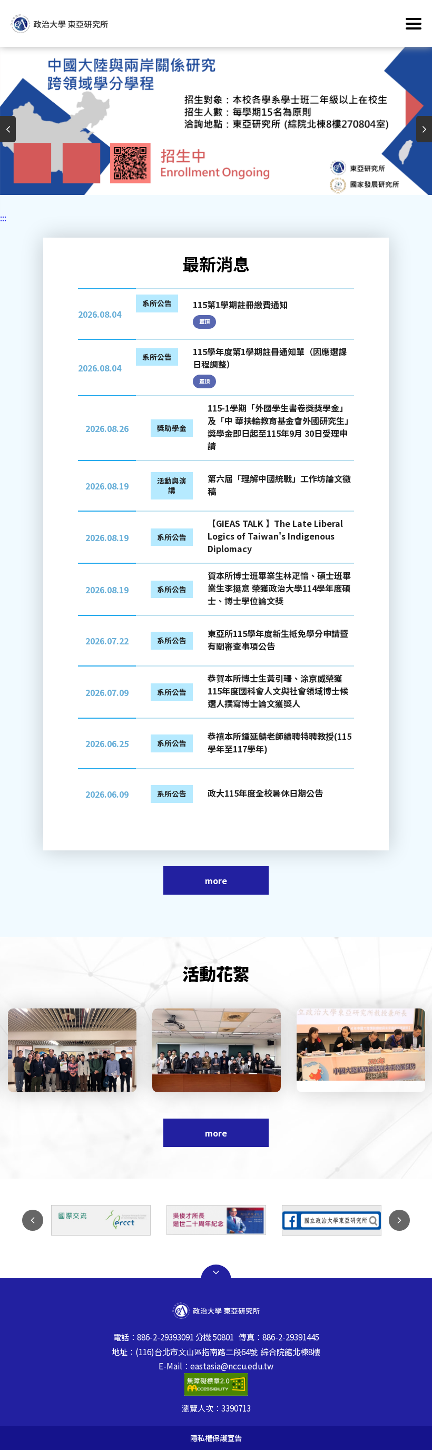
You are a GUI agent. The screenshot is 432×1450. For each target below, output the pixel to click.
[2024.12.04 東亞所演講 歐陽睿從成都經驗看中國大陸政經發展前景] (90, 1050)
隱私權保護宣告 (216, 1437)
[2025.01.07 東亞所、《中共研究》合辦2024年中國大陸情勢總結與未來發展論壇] (235, 1050)
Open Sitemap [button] (216, 1272)
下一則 (424, 129)
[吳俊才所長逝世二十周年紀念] (115, 1220)
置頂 (204, 321)
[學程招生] (216, 121)
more (216, 880)
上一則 (8, 129)
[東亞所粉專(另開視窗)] (231, 1220)
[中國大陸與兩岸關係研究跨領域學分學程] (346, 1220)
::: (3, 217)
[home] (59, 23)
